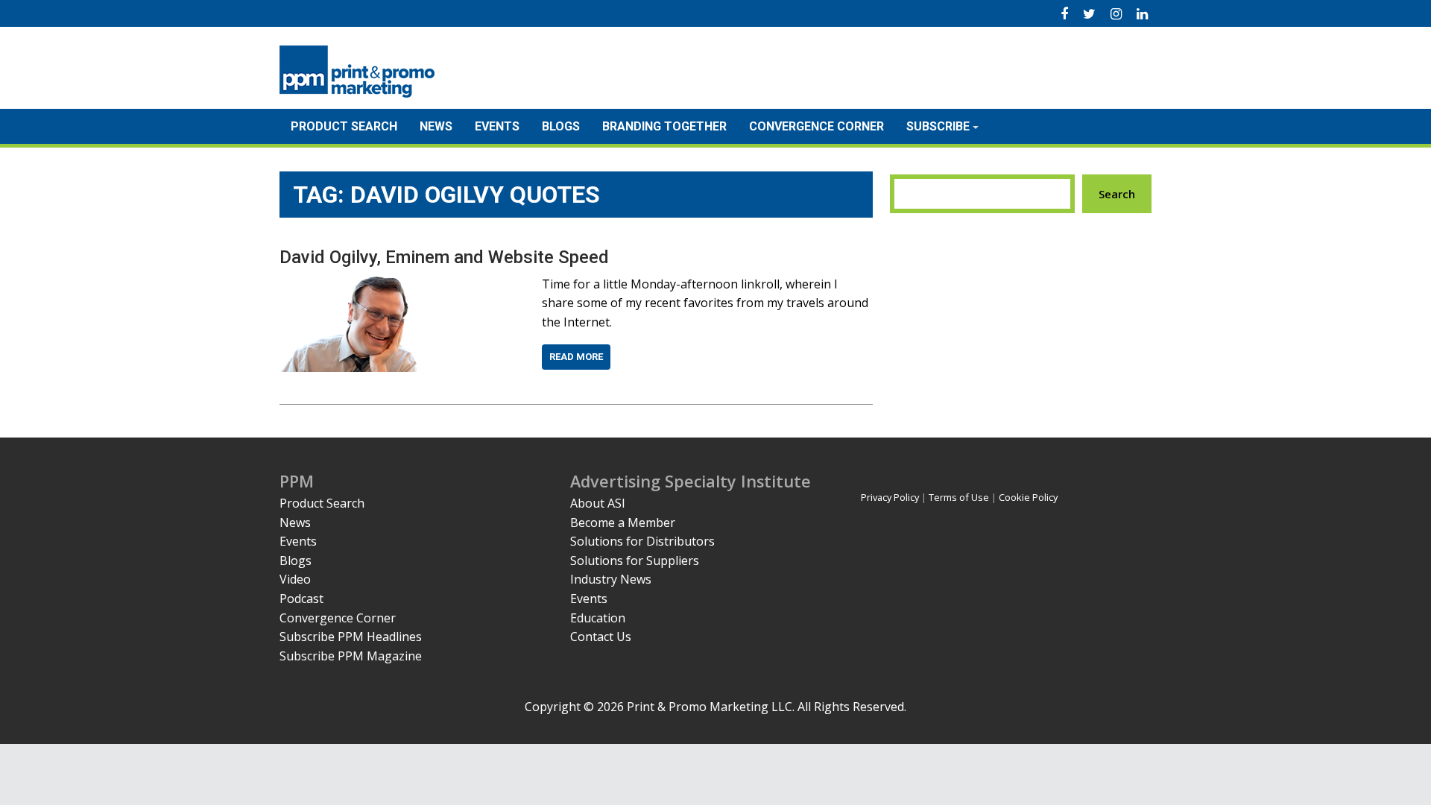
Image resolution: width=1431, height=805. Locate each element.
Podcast (301, 598)
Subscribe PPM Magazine (350, 656)
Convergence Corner (816, 126)
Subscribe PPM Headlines (350, 636)
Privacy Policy (890, 497)
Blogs (561, 126)
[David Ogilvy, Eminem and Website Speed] (348, 284)
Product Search (344, 126)
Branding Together (664, 126)
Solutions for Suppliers (634, 560)
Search (1117, 193)
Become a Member (622, 522)
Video (295, 579)
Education (597, 618)
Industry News (610, 579)
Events (497, 126)
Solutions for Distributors (642, 541)
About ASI (597, 503)
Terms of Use (959, 497)
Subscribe (938, 126)
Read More (576, 356)
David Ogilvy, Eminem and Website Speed (444, 257)
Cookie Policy (1028, 497)
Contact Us (600, 636)
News (436, 126)
